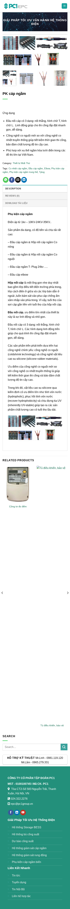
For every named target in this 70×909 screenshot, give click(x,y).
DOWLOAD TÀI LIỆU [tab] (16, 203)
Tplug (42, 172)
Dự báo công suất (22, 841)
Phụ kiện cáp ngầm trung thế (23, 172)
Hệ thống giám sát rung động (29, 855)
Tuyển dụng (19, 882)
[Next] (62, 52)
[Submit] (64, 747)
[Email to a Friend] (18, 180)
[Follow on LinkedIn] (17, 812)
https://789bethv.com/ (46, 803)
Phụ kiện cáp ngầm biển (26, 862)
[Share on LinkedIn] (24, 180)
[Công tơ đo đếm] (18, 484)
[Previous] (8, 52)
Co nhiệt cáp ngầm (18, 168)
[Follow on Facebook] (11, 812)
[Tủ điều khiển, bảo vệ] (52, 594)
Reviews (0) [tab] (12, 196)
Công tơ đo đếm (18, 506)
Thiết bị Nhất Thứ (21, 163)
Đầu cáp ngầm (36, 168)
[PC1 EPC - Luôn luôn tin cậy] (16, 6)
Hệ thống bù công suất (25, 834)
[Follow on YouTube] (23, 812)
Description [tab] (13, 188)
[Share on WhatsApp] (5, 180)
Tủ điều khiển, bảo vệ (52, 725)
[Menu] (64, 6)
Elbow (47, 168)
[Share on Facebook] (12, 180)
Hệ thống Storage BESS (26, 827)
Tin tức (16, 875)
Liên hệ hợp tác (21, 896)
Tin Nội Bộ (18, 889)
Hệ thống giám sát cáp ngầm (29, 848)
